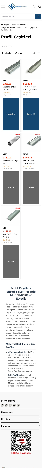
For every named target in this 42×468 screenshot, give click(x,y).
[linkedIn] (10, 405)
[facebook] (2, 405)
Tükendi (11, 188)
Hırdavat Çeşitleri (19, 24)
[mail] (18, 405)
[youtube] (14, 405)
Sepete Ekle (10, 114)
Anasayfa (5, 24)
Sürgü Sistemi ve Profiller (11, 27)
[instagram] (6, 405)
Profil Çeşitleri (31, 27)
